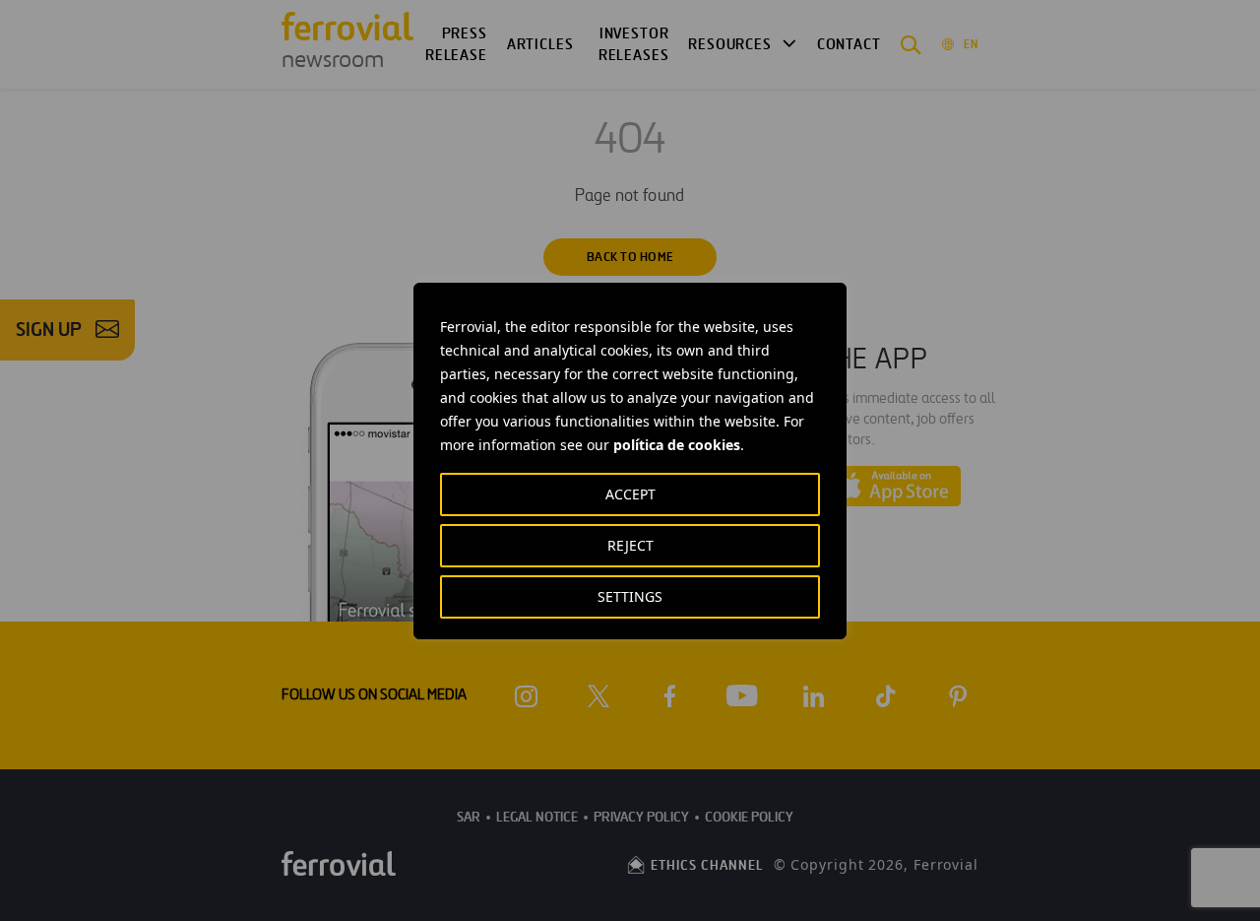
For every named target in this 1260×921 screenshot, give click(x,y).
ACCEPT (630, 494)
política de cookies (676, 444)
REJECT (630, 545)
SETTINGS (630, 596)
